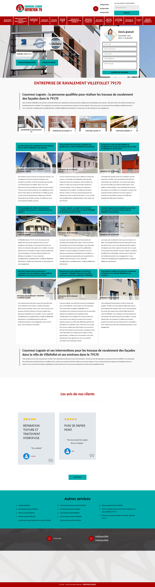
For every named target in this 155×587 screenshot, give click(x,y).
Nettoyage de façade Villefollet (69, 513)
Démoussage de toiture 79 (129, 20)
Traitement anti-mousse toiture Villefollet (73, 505)
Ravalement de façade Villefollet (70, 509)
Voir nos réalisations (27, 62)
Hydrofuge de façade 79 (45, 20)
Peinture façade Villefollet (26, 513)
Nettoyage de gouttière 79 (118, 21)
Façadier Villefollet (24, 505)
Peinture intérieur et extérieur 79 (148, 21)
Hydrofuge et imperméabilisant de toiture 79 (74, 21)
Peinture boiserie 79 (62, 21)
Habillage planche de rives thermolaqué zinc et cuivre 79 (20, 20)
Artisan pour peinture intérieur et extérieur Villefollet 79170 (118, 517)
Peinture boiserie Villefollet (26, 516)
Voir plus (77, 477)
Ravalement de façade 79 (7, 20)
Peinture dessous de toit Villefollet (71, 516)
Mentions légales (89, 584)
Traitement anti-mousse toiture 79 (88, 21)
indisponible (104, 5)
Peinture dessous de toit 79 (108, 21)
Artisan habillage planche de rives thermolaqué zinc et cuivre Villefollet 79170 (118, 510)
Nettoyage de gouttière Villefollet (70, 520)
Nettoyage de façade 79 (99, 20)
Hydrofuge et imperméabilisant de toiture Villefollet (34, 520)
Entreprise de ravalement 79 (34, 21)
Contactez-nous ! (49, 62)
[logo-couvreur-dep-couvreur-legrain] (29, 8)
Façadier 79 (138, 20)
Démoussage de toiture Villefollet (112, 505)
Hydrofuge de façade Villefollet (28, 509)
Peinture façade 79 (54, 20)
